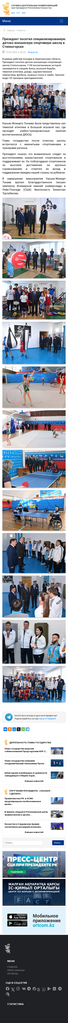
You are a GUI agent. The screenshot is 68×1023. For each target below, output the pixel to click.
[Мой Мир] (14, 729)
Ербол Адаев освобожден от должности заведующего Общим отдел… (26, 774)
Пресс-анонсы (16, 970)
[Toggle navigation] (61, 21)
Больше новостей (34, 781)
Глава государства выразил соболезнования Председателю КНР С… (26, 750)
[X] (19, 729)
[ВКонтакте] (5, 729)
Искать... (58, 843)
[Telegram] (27, 729)
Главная (12, 967)
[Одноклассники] (10, 729)
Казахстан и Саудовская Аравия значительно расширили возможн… (23, 825)
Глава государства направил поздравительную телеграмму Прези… (25, 762)
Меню (6, 21)
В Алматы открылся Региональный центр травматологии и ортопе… (26, 813)
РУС (18, 13)
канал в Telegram (47, 718)
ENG (24, 13)
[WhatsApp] (23, 729)
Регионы (12, 973)
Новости (33, 52)
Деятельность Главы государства (30, 742)
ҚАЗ (13, 13)
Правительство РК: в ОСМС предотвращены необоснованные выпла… (23, 801)
